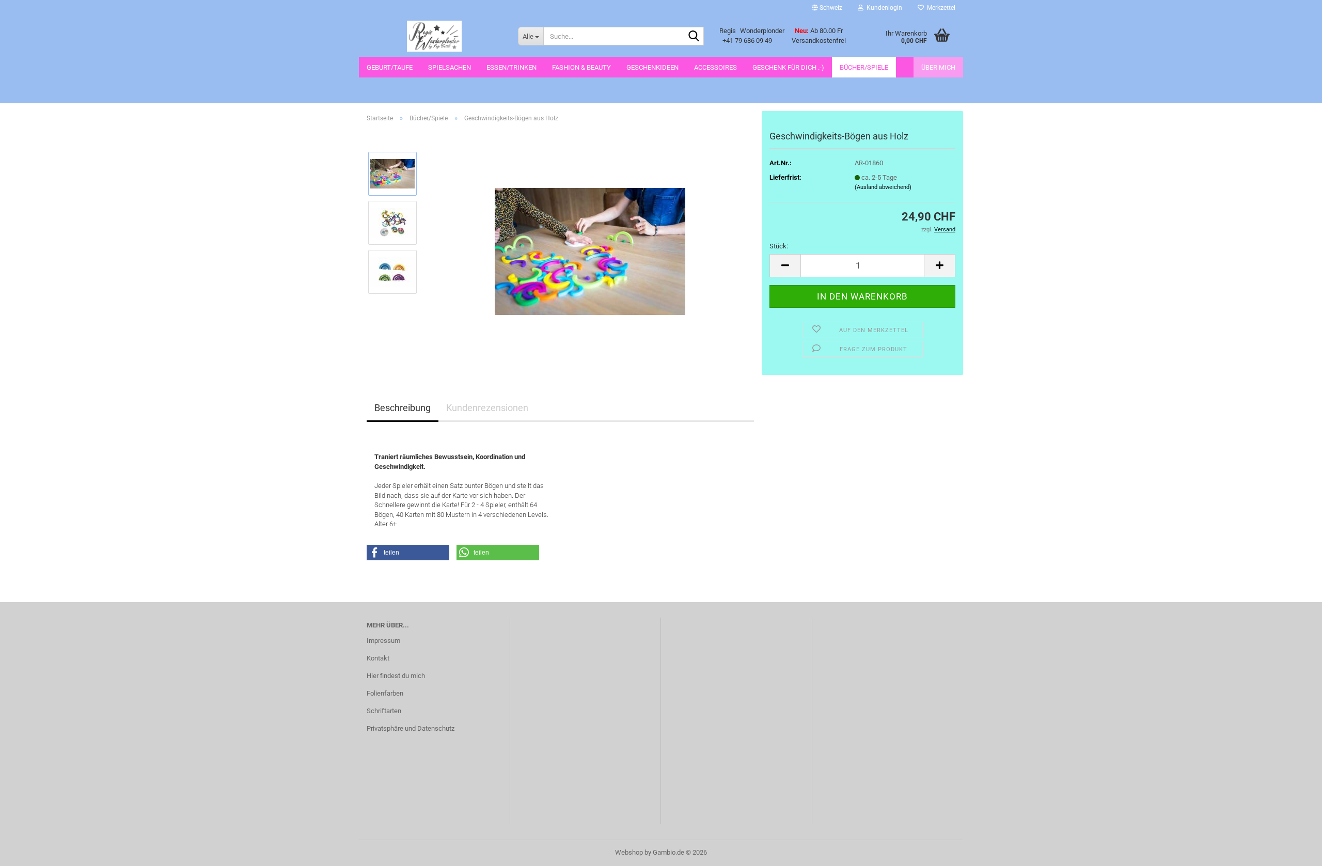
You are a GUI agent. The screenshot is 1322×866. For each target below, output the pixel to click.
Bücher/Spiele (864, 67)
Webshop (629, 852)
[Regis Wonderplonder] (434, 36)
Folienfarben (385, 693)
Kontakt (378, 658)
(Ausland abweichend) (883, 187)
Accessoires (715, 67)
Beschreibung (402, 407)
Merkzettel (939, 7)
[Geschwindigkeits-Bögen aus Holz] (590, 246)
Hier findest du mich (396, 676)
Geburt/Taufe (390, 67)
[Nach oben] (1293, 850)
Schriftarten (384, 711)
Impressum (383, 640)
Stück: (778, 246)
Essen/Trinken (511, 67)
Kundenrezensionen (487, 407)
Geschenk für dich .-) (788, 67)
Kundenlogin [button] (882, 7)
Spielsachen (449, 67)
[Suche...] (694, 36)
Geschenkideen (652, 67)
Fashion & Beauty (581, 67)
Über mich (938, 67)
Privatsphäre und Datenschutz (410, 728)
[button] (827, 7)
